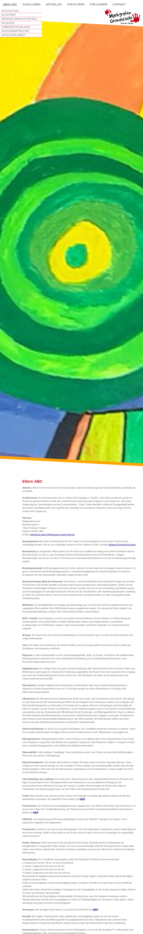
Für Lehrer (98, 4)
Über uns (10, 4)
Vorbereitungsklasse (15, 27)
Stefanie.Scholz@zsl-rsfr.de (122, 545)
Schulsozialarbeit (13, 35)
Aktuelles (54, 4)
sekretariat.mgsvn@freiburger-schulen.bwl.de (52, 534)
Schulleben (31, 4)
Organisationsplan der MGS (19, 19)
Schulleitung (10, 11)
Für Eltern (75, 4)
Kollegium (7, 23)
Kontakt (119, 4)
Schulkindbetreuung (15, 31)
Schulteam (8, 15)
